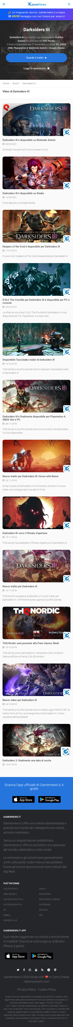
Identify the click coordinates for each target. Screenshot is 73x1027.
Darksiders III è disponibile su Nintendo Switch (29, 140)
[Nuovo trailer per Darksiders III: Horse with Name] (36, 455)
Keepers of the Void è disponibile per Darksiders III (31, 246)
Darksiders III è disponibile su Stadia (23, 193)
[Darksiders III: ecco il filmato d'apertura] (36, 512)
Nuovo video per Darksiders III (20, 700)
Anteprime (44, 904)
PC (4, 910)
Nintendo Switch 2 (13, 899)
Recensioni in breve (49, 899)
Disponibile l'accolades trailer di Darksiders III (28, 359)
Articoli (43, 910)
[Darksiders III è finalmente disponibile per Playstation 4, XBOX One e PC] (36, 396)
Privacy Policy (26, 989)
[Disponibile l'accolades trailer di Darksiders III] (36, 339)
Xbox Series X (10, 894)
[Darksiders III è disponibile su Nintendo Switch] (36, 119)
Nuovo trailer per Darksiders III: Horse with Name (30, 476)
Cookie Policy (47, 989)
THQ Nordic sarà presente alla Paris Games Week (31, 643)
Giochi (42, 889)
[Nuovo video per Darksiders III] (36, 679)
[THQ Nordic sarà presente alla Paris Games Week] (36, 622)
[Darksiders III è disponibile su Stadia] (36, 172)
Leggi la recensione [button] (35, 68)
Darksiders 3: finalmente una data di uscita (27, 760)
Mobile (6, 915)
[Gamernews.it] (36, 4)
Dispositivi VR (10, 920)
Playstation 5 (10, 889)
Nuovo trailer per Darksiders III (20, 586)
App (41, 915)
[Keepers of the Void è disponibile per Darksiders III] (36, 226)
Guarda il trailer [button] (35, 57)
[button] (23, 799)
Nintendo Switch (12, 904)
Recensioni (45, 894)
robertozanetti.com (36, 981)
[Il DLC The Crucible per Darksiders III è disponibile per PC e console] (36, 279)
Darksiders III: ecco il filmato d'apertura (25, 533)
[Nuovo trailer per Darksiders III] (36, 566)
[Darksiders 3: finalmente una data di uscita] (36, 739)
